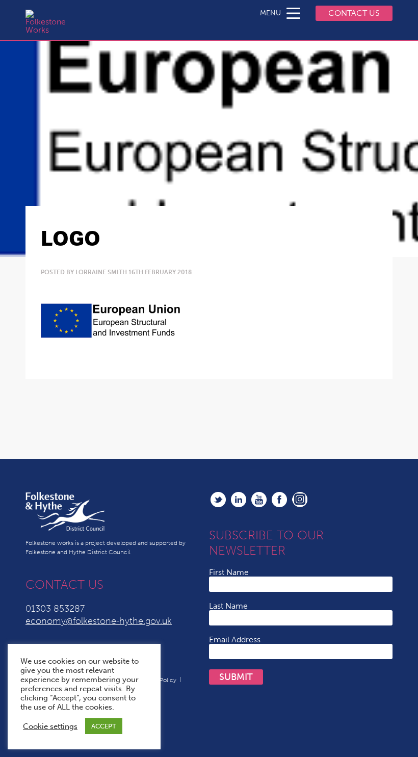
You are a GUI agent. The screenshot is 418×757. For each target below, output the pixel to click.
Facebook (279, 499)
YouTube (259, 499)
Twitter (218, 499)
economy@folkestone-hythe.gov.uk (98, 621)
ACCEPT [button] (103, 726)
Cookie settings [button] (50, 726)
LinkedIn (238, 499)
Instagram (299, 499)
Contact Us (354, 13)
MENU (270, 13)
